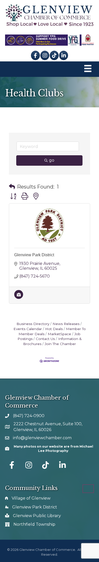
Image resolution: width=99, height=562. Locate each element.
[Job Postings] (18, 297)
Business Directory (32, 324)
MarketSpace (59, 334)
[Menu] (87, 69)
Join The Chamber (60, 344)
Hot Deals (54, 329)
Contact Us (45, 339)
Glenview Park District (34, 255)
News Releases (66, 324)
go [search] (51, 160)
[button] (12, 186)
